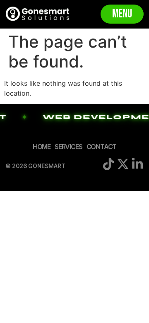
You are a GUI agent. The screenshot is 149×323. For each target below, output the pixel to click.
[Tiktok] (108, 164)
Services (68, 146)
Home (41, 146)
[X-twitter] (123, 164)
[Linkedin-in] (137, 164)
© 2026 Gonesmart (35, 165)
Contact (102, 146)
